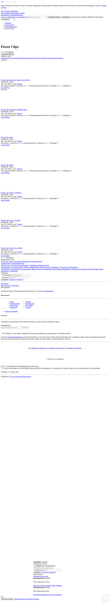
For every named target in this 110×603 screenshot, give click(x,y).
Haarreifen (5, 269)
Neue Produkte (57, 585)
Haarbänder (15, 269)
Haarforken (26, 261)
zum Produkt (5, 88)
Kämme (75, 269)
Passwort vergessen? (16, 279)
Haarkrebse (5, 263)
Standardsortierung (7, 54)
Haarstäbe (17, 261)
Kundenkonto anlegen (40, 576)
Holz (37, 267)
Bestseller (36, 585)
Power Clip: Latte (7, 137)
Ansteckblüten (72, 267)
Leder (47, 267)
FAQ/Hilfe (29, 305)
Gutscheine (13, 271)
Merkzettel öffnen (20, 599)
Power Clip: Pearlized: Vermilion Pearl (14, 110)
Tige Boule (17, 267)
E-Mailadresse (6, 325)
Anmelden (5, 279)
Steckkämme (57, 269)
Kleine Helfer (98, 269)
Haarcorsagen (36, 269)
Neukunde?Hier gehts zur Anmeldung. (10, 284)
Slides (25, 267)
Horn (42, 267)
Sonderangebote (45, 585)
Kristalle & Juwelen (86, 269)
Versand (19, 84)
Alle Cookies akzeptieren (9, 11)
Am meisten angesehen (55, 58)
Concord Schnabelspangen (20, 265)
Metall (32, 267)
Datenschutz (14, 305)
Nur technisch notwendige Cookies (13, 13)
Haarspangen (36, 261)
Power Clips (5, 265)
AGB (12, 302)
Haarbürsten (66, 269)
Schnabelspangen (17, 263)
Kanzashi (63, 267)
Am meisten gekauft (40, 58)
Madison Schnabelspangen (39, 265)
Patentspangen (6, 267)
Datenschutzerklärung (15, 337)
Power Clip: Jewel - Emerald (10, 220)
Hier (31, 368)
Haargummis (25, 269)
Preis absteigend (27, 58)
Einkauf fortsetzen (7, 599)
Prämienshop (48, 291)
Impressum (13, 307)
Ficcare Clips (6, 261)
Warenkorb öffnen (33, 599)
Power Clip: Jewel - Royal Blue (11, 248)
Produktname (5, 58)
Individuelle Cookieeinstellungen (12, 15)
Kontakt (28, 307)
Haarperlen (47, 269)
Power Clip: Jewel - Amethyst (11, 193)
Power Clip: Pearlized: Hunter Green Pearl (15, 80)
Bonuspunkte (29, 303)
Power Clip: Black (7, 165)
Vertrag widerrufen (11, 311)
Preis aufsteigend (16, 58)
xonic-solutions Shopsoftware (21, 376)
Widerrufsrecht (15, 303)
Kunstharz (54, 267)
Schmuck (5, 271)
